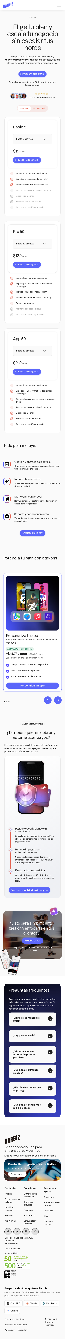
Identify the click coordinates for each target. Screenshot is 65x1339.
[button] (58, 5)
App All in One (11, 1221)
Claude (33, 1303)
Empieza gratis (17, 1174)
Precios (8, 1194)
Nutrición (28, 1210)
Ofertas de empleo (49, 1222)
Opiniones (48, 1197)
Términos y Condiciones (16, 1325)
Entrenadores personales (30, 1195)
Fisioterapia (29, 1216)
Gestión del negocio (10, 1208)
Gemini (14, 1311)
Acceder (22, 1330)
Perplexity (51, 1303)
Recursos (48, 1211)
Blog (46, 1216)
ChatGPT (15, 1303)
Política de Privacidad (14, 1319)
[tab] (24, 108)
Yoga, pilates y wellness (30, 1222)
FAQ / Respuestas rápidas (52, 1203)
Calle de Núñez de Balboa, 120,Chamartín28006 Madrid (19, 1241)
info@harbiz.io (11, 1253)
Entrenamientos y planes (12, 1200)
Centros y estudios (28, 1203)
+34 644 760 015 (12, 1249)
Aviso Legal (10, 1330)
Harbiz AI (9, 1216)
